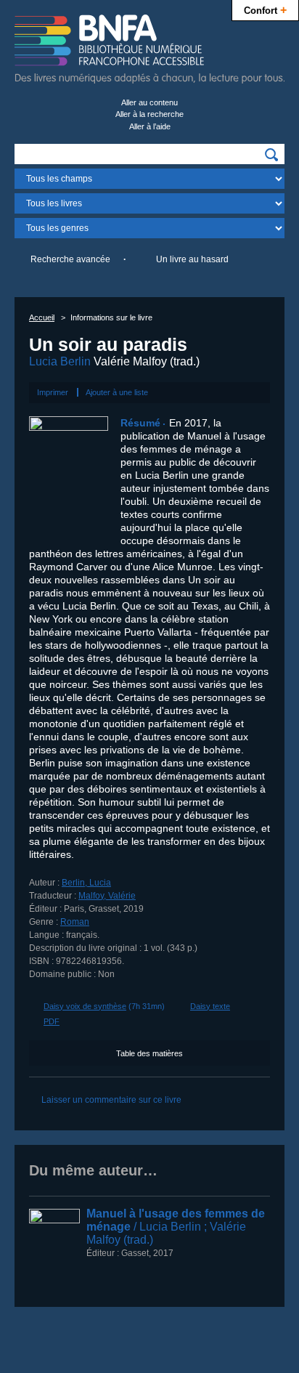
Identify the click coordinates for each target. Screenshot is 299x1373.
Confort (265, 9)
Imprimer (52, 392)
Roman (74, 922)
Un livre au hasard (192, 259)
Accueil (41, 317)
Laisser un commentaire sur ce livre (111, 1100)
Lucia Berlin (60, 361)
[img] (271, 154)
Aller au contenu (149, 102)
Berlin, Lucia (86, 883)
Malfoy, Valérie (107, 896)
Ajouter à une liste (117, 392)
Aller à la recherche (149, 114)
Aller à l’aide (150, 126)
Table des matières (149, 1053)
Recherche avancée (70, 259)
